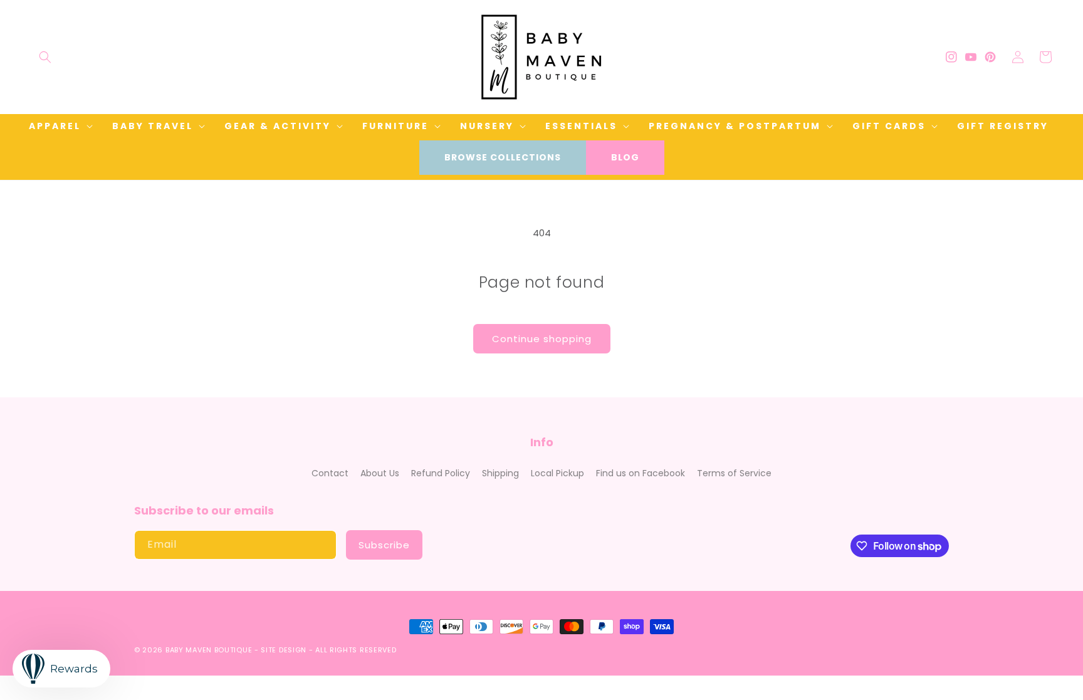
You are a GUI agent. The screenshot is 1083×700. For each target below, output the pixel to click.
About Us (379, 473)
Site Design (283, 650)
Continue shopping (542, 338)
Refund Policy (440, 473)
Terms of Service (734, 473)
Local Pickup (557, 473)
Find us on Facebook (640, 473)
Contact (329, 473)
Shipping (500, 473)
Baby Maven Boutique (208, 650)
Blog (625, 157)
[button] (45, 57)
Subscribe (384, 544)
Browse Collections (502, 157)
